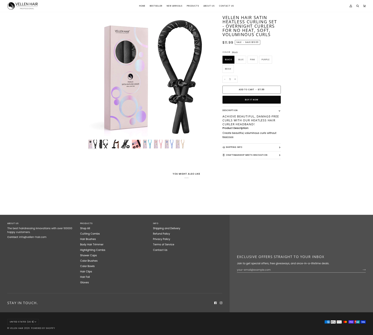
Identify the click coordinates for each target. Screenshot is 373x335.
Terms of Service (163, 244)
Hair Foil (85, 277)
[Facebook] (215, 303)
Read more (227, 137)
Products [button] (86, 223)
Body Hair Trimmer (91, 244)
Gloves (84, 282)
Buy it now (251, 99)
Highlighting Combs (92, 250)
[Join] (362, 269)
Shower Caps (88, 255)
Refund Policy (161, 233)
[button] (193, 6)
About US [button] (13, 223)
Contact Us (160, 250)
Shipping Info (234, 147)
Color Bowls (87, 266)
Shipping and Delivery (166, 228)
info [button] (155, 223)
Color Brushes (89, 261)
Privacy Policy (161, 239)
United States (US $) (22, 321)
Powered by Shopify (43, 328)
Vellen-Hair (16, 328)
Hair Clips (86, 271)
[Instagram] (221, 303)
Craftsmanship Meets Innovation (247, 155)
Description (230, 110)
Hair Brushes (88, 239)
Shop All (85, 228)
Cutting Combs (90, 233)
